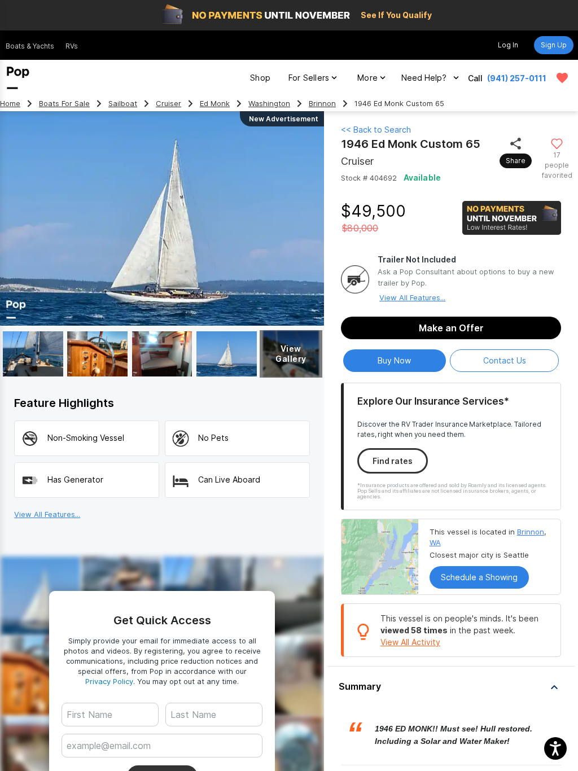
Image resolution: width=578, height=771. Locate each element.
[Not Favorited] (557, 143)
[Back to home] (18, 78)
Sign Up (554, 45)
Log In (508, 45)
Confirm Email (111, 763)
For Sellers (308, 77)
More (367, 77)
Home (10, 103)
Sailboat (122, 103)
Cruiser (168, 103)
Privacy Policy (109, 681)
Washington (269, 103)
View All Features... (412, 297)
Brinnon (322, 103)
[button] (451, 687)
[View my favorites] (562, 78)
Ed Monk (215, 103)
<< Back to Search (376, 129)
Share (516, 160)
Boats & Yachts (30, 46)
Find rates (393, 461)
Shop (260, 77)
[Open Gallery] (33, 354)
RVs (71, 46)
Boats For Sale (64, 103)
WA (435, 542)
